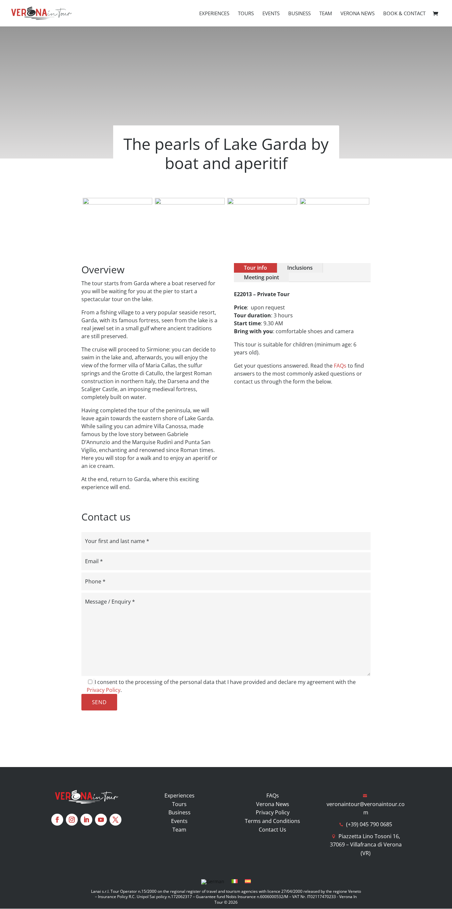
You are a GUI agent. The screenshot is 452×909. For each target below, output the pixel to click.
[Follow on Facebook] (57, 820)
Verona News (357, 14)
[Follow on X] (115, 820)
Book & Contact (404, 14)
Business (299, 14)
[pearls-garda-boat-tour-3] (118, 202)
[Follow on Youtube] (101, 820)
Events (271, 14)
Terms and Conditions (272, 821)
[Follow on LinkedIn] (86, 820)
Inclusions (300, 267)
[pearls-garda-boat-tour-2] (335, 202)
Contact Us (272, 829)
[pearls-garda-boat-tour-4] (262, 202)
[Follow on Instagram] (72, 820)
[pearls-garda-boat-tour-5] (190, 202)
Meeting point (261, 277)
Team (325, 14)
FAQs (340, 365)
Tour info (255, 267)
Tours (246, 14)
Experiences (214, 14)
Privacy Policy (103, 690)
